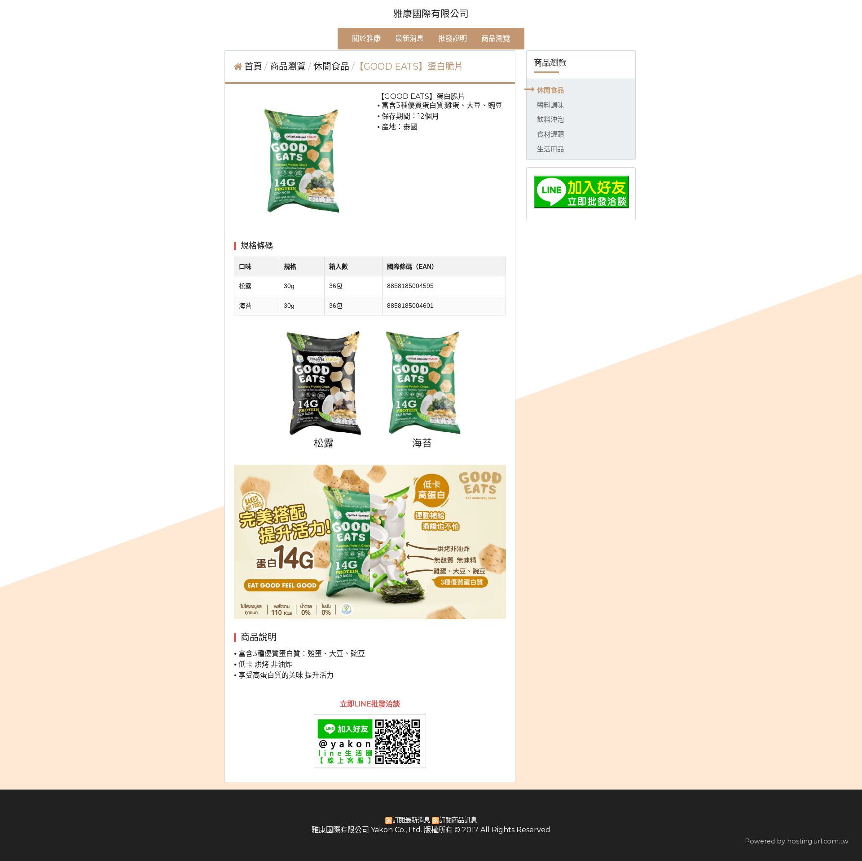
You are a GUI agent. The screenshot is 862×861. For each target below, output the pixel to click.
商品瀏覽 (289, 66)
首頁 (253, 66)
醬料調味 (550, 105)
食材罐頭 (550, 134)
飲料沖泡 (550, 119)
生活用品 (550, 149)
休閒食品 (550, 90)
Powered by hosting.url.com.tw (797, 841)
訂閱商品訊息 (458, 820)
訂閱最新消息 (411, 820)
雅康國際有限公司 (431, 13)
